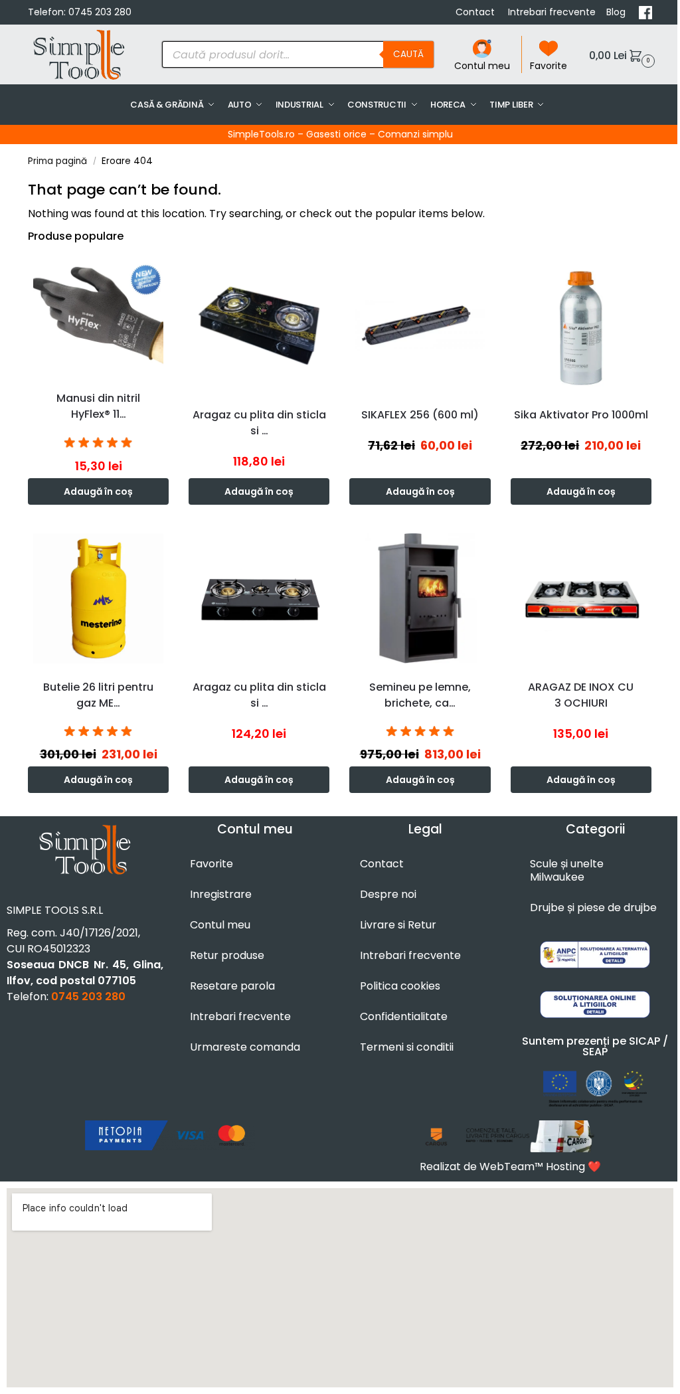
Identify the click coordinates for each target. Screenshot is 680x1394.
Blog (617, 12)
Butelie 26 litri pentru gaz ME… (98, 695)
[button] (620, 55)
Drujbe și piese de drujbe (593, 907)
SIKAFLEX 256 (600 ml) (420, 414)
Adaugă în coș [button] (98, 491)
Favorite (548, 65)
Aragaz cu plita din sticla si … (259, 422)
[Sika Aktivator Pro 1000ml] (581, 325)
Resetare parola (232, 986)
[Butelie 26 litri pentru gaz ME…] (98, 598)
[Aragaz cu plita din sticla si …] (259, 325)
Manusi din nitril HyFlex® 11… (98, 406)
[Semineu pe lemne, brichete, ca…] (419, 598)
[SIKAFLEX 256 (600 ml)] (419, 325)
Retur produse (227, 955)
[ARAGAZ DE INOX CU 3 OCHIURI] (581, 598)
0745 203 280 (99, 12)
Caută (408, 54)
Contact (476, 12)
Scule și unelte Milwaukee (567, 870)
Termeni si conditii (407, 1047)
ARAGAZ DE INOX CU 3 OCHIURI (581, 695)
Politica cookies (400, 986)
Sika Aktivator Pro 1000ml (581, 414)
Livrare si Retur (398, 924)
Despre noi (388, 894)
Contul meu (482, 65)
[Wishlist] (162, 275)
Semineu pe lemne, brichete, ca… (420, 695)
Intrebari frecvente (552, 12)
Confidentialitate (404, 1016)
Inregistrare (221, 894)
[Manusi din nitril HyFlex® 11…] (98, 317)
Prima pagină (57, 161)
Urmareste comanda (245, 1047)
